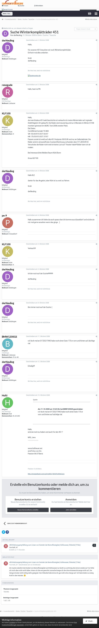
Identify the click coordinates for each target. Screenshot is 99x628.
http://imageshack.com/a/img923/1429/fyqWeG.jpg (46, 474)
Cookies (12, 622)
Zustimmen (92, 621)
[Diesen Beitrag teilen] (96, 40)
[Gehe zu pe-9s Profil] (7, 222)
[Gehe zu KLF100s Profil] (7, 120)
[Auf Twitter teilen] (3, 532)
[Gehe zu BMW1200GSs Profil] (7, 343)
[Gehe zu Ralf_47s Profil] (6, 546)
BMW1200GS (9, 336)
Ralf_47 (15, 547)
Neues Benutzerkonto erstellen (28, 510)
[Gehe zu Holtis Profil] (7, 402)
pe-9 (4, 215)
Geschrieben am (37, 40)
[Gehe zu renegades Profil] (7, 92)
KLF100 (6, 113)
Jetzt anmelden (71, 510)
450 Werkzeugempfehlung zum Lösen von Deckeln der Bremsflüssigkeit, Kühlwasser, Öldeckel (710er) (45, 545)
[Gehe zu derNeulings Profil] (5, 33)
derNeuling (18, 35)
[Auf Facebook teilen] (7, 532)
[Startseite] (3, 19)
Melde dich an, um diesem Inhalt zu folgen (18, 28)
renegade (7, 84)
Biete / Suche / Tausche (47, 35)
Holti (4, 395)
